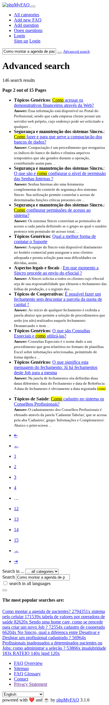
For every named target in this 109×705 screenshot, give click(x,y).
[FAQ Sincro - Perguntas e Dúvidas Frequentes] (16, 4)
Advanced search (76, 51)
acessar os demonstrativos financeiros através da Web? (54, 103)
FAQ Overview (28, 663)
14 (16, 529)
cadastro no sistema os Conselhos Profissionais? (59, 401)
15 (16, 540)
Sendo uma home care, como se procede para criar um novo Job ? (52, 624)
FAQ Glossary (27, 673)
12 (16, 508)
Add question (26, 25)
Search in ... (13, 571)
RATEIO (26, 653)
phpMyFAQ (67, 699)
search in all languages (30, 583)
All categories (26, 14)
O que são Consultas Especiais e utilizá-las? (52, 333)
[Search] (4, 590)
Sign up (21, 40)
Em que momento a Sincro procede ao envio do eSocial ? (56, 270)
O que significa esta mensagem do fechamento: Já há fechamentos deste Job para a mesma (55, 367)
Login (19, 35)
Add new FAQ (28, 19)
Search (8, 577)
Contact (21, 678)
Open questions (28, 30)
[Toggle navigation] (33, 6)
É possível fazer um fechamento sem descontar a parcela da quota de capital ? (58, 299)
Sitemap (21, 668)
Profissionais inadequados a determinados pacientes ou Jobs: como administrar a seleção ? (52, 645)
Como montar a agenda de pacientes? (46, 611)
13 (16, 519)
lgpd (50, 653)
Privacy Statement (30, 684)
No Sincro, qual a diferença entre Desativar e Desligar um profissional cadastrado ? (51, 635)
